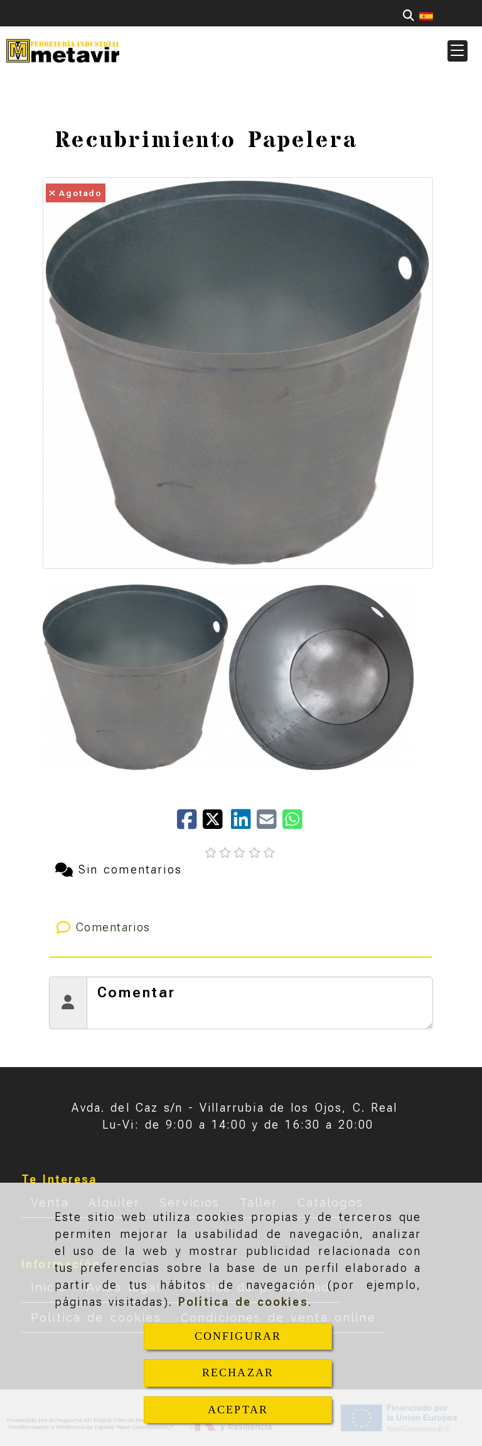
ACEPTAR (238, 1409)
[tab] (240, 927)
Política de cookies (243, 1301)
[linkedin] (244, 823)
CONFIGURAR (238, 1336)
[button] (457, 51)
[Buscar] (408, 15)
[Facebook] (190, 823)
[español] (426, 15)
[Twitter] (217, 823)
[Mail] (269, 823)
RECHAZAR (238, 1372)
